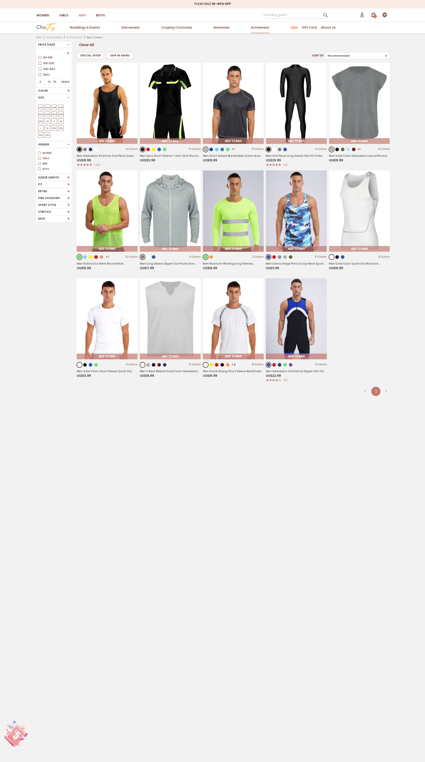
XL (47, 128)
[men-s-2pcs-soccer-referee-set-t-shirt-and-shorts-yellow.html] (153, 149)
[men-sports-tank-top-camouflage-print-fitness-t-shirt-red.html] (274, 257)
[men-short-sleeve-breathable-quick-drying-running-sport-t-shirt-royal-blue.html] (222, 149)
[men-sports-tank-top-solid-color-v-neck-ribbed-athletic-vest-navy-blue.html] (164, 365)
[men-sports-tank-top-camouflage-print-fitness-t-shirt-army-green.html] (290, 257)
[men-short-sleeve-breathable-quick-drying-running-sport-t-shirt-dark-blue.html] (211, 149)
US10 (40, 114)
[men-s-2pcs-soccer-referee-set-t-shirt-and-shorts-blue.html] (159, 149)
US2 (41, 107)
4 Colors (132, 149)
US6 (54, 107)
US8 (61, 107)
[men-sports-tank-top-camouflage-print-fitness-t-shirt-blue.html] (268, 257)
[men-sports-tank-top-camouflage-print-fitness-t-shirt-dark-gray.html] (285, 257)
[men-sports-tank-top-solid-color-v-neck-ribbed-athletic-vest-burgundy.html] (159, 365)
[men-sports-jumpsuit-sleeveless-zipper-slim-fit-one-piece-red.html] (274, 365)
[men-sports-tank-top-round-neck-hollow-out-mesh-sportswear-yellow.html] (90, 257)
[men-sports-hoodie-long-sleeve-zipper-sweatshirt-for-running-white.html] (148, 257)
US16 (60, 114)
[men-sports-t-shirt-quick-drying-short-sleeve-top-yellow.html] (211, 365)
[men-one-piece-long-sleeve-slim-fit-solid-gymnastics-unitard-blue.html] (285, 149)
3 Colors (195, 257)
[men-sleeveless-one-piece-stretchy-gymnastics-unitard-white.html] (96, 149)
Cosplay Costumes (176, 27)
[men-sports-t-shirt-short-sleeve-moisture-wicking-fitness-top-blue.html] (90, 365)
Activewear (260, 27)
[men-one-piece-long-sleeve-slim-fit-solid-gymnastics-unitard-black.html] (268, 149)
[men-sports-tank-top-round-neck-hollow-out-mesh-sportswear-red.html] (96, 257)
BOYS (100, 15)
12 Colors (131, 257)
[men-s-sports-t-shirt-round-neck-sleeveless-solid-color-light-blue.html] (348, 149)
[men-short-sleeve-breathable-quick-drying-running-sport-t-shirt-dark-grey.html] (205, 149)
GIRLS (63, 15)
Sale (294, 27)
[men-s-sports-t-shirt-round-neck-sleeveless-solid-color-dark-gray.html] (332, 149)
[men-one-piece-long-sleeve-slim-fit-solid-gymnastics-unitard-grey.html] (279, 149)
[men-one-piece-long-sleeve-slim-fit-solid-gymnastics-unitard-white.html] (274, 149)
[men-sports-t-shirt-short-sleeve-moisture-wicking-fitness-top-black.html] (85, 365)
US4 (47, 107)
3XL (61, 128)
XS (47, 121)
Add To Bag (107, 141)
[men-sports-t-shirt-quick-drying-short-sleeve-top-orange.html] (228, 365)
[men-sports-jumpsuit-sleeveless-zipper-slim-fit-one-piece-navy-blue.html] (279, 365)
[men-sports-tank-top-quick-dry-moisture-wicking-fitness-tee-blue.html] (342, 257)
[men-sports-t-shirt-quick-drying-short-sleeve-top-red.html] (216, 365)
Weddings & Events (85, 27)
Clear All (86, 44)
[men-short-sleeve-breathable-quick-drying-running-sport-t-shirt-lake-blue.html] (216, 149)
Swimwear (221, 27)
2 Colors (258, 257)
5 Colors (195, 149)
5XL (47, 135)
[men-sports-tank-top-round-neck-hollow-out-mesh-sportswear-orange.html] (101, 257)
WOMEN (42, 15)
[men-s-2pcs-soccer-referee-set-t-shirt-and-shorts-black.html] (142, 149)
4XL (41, 135)
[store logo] (46, 27)
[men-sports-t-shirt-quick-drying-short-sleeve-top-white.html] (205, 365)
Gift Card (309, 27)
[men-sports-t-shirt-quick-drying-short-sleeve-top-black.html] (222, 365)
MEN (82, 15)
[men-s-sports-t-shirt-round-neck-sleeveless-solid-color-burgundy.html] (353, 149)
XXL (54, 128)
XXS (41, 121)
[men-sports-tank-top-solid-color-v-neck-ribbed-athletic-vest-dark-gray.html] (148, 365)
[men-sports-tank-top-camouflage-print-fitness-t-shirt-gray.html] (279, 257)
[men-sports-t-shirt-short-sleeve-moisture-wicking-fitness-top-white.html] (79, 365)
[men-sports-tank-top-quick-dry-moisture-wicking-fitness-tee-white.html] (332, 257)
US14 (54, 114)
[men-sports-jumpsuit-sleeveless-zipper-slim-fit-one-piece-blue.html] (268, 365)
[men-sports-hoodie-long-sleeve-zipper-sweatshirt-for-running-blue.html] (153, 257)
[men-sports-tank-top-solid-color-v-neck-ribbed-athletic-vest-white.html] (142, 365)
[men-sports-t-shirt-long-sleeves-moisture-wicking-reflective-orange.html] (211, 257)
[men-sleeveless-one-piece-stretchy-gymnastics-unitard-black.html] (79, 149)
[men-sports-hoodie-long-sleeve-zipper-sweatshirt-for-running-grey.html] (142, 257)
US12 (47, 114)
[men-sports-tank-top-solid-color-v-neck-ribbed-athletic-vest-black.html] (153, 365)
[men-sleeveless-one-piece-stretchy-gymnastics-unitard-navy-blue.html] (90, 149)
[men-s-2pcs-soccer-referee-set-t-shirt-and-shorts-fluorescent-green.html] (164, 149)
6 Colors (258, 149)
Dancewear (130, 27)
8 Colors (258, 364)
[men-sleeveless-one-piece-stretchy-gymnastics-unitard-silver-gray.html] (85, 149)
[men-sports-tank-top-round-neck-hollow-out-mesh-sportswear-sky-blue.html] (85, 257)
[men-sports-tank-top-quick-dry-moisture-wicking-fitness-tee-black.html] (337, 257)
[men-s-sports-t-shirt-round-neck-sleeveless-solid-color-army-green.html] (342, 149)
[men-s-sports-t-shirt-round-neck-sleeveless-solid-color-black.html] (337, 149)
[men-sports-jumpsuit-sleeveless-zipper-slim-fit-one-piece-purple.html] (290, 365)
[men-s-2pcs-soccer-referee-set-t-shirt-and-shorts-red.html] (148, 149)
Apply (65, 81)
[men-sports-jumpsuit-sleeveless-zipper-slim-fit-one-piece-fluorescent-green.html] (285, 365)
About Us (328, 27)
